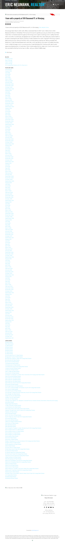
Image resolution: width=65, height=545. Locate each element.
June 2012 (7, 325)
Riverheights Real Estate (11, 436)
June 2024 (8, 111)
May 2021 (7, 168)
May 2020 (7, 187)
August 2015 (8, 276)
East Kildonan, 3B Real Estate (13, 379)
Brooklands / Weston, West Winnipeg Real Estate (18, 358)
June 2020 (8, 186)
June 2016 (7, 262)
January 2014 (8, 305)
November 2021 (9, 158)
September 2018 (9, 218)
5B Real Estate (9, 350)
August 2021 (8, 163)
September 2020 (9, 181)
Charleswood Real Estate (11, 363)
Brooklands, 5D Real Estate (12, 360)
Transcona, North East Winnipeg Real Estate (17, 455)
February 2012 (8, 331)
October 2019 (8, 198)
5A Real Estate (9, 348)
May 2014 (7, 299)
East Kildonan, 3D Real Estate (13, 381)
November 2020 (9, 177)
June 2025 (7, 93)
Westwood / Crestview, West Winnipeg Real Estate (18, 470)
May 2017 (7, 244)
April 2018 (7, 226)
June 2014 (7, 297)
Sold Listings (8, 63)
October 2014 (8, 291)
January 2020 (8, 194)
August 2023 (8, 126)
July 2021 (7, 165)
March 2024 (8, 116)
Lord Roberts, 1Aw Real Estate (13, 407)
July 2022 (7, 147)
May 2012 (7, 326)
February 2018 (9, 229)
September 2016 (9, 257)
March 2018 (8, 228)
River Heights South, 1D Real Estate (14, 431)
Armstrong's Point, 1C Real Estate (14, 355)
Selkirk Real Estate (10, 445)
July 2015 (7, 278)
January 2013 (8, 315)
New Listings (8, 60)
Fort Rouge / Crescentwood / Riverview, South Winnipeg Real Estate (23, 392)
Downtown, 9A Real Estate (12, 373)
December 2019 (9, 195)
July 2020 (7, 184)
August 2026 (8, 71)
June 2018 (7, 223)
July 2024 (7, 109)
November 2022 (9, 140)
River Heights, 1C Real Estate (12, 433)
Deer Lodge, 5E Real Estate (12, 371)
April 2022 (7, 152)
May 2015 (7, 281)
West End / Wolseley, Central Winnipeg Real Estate (18, 460)
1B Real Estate (9, 342)
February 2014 (9, 304)
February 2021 (8, 173)
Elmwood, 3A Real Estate (11, 384)
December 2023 (9, 119)
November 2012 (9, 318)
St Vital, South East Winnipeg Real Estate (16, 454)
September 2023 (9, 124)
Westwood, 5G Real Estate (12, 471)
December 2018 (9, 213)
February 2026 (9, 80)
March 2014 (8, 302)
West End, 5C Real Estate (11, 467)
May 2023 (7, 131)
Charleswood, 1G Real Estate (12, 365)
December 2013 (9, 307)
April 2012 (7, 328)
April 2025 (7, 97)
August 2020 (8, 182)
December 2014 (9, 288)
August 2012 (8, 321)
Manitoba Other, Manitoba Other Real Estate (17, 408)
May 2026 (7, 76)
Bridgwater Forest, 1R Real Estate (14, 357)
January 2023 (8, 137)
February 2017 (8, 249)
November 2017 (9, 234)
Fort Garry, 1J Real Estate (11, 389)
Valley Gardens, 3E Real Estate (13, 457)
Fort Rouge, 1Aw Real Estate (12, 394)
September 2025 (9, 88)
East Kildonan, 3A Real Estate (13, 378)
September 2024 (9, 106)
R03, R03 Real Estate (10, 424)
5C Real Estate (9, 352)
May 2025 (7, 95)
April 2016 (7, 265)
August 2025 (8, 90)
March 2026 (8, 79)
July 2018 (7, 221)
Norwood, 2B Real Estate (11, 420)
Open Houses (8, 62)
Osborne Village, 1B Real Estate (13, 421)
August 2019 (8, 202)
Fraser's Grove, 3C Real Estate (13, 395)
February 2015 (8, 286)
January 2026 (8, 82)
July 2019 (7, 203)
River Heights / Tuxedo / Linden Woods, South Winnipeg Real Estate (23, 428)
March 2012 (8, 330)
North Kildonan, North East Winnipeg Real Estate (18, 416)
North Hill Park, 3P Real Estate (13, 415)
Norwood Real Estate (10, 418)
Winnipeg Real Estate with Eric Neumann (16, 65)
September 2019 (9, 200)
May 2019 (7, 207)
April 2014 (7, 300)
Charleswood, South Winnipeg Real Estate (16, 366)
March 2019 (8, 210)
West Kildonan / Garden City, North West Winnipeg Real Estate (21, 468)
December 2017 (9, 233)
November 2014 (9, 289)
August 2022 (8, 145)
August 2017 (8, 239)
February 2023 (9, 135)
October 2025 (8, 87)
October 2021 (8, 160)
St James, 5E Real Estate (11, 450)
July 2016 (7, 260)
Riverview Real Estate (10, 437)
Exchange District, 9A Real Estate (14, 386)
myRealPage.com (35, 530)
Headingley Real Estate (11, 403)
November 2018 (9, 215)
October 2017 (8, 236)
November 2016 (9, 254)
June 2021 (7, 166)
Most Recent (8, 69)
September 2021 (9, 161)
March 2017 (8, 247)
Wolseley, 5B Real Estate (14, 22)
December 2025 (9, 84)
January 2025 (8, 100)
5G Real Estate (9, 353)
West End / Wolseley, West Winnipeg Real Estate (18, 462)
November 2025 (9, 85)
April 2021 (7, 169)
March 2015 (8, 284)
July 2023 (7, 127)
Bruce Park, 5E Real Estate (12, 361)
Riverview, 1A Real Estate (11, 439)
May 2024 (7, 113)
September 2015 (9, 275)
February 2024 (9, 118)
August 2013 (8, 312)
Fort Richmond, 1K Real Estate (13, 390)
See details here (44, 27)
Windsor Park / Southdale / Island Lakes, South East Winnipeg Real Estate (24, 473)
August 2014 (8, 294)
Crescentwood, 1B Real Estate (13, 368)
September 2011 (9, 338)
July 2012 (7, 323)
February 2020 (9, 192)
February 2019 (8, 211)
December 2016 (9, 252)
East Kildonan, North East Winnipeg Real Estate (18, 382)
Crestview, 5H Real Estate (11, 369)
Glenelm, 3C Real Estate (11, 399)
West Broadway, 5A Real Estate (13, 458)
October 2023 (8, 122)
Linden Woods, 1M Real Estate (13, 405)
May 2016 (7, 263)
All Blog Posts (9, 58)
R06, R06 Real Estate (10, 426)
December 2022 (9, 139)
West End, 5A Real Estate (11, 465)
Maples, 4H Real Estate (11, 412)
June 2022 (7, 148)
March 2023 (8, 134)
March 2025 (8, 98)
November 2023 (9, 121)
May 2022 (7, 150)
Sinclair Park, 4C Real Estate (12, 447)
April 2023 (7, 132)
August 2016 (8, 258)
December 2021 (9, 156)
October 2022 (8, 142)
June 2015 (7, 279)
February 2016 (8, 268)
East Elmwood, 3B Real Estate (13, 376)
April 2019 (7, 208)
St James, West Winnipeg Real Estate (15, 452)
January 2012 (8, 333)
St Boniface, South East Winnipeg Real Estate (17, 449)
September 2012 (9, 320)
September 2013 (9, 310)
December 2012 (9, 317)
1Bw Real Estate (9, 344)
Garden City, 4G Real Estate (12, 397)
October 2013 (8, 309)
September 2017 (9, 237)
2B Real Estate (9, 347)
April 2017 (7, 245)
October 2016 (8, 255)
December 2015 (9, 271)
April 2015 (7, 283)
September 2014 (9, 292)
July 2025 (7, 92)
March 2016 (8, 266)
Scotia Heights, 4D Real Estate (13, 444)
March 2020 (8, 190)
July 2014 (7, 296)
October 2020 (8, 179)
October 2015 (8, 273)
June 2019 (7, 205)
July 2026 (7, 72)
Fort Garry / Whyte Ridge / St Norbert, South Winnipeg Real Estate (22, 387)
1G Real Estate (9, 345)
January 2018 (8, 231)
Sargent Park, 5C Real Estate (12, 442)
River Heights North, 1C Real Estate (14, 429)
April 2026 (7, 77)
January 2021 (8, 174)
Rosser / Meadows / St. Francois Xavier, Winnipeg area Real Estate (22, 441)
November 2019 (9, 197)
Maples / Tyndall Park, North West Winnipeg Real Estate (20, 410)
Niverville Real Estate (10, 413)
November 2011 (9, 334)
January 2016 (8, 270)
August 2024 (8, 108)
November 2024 (9, 103)
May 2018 (7, 224)
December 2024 (9, 101)
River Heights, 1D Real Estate (12, 434)
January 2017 (8, 250)
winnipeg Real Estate (11, 475)
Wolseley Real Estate (10, 476)
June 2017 (7, 242)
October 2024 (8, 105)
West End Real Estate (11, 463)
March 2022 (8, 153)
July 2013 (7, 313)
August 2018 (8, 220)
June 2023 (7, 129)
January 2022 (8, 155)
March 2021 (8, 171)
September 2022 (9, 143)
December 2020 (9, 176)
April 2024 (8, 114)
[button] (44, 507)
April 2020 (8, 189)
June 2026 (7, 74)
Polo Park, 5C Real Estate (11, 423)
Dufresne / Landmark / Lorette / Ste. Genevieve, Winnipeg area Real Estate (24, 374)
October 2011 (8, 336)
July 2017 (7, 241)
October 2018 (8, 216)
